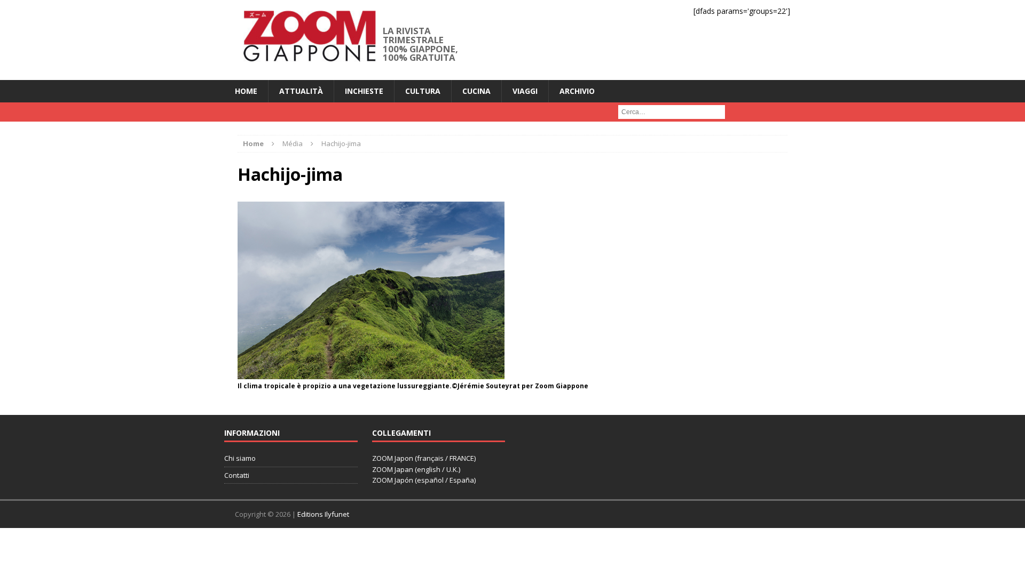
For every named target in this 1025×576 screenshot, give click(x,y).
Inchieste (364, 91)
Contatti (236, 475)
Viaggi (525, 91)
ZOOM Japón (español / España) (424, 480)
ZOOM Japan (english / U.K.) (416, 469)
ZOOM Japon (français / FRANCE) (424, 458)
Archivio (577, 91)
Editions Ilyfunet (323, 514)
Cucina (476, 91)
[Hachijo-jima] (371, 372)
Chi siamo (240, 458)
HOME (246, 91)
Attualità (301, 91)
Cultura (422, 91)
